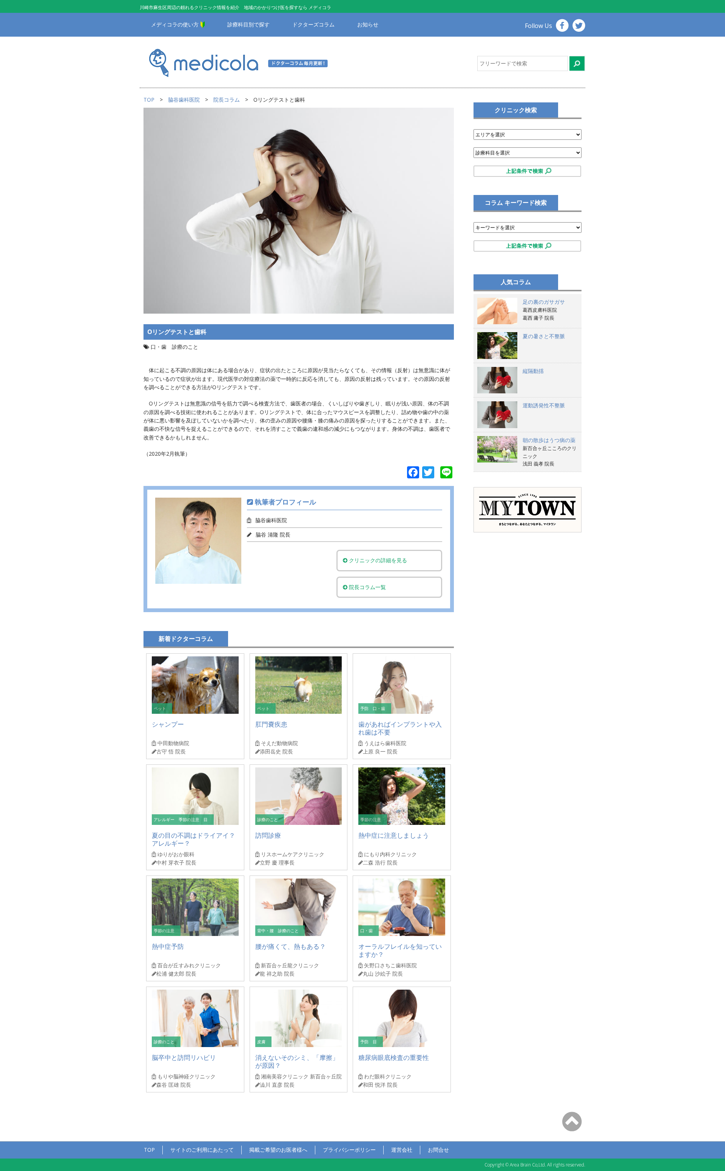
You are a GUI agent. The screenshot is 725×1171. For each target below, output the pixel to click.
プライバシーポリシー (349, 1149)
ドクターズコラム (313, 24)
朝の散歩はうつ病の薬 (549, 440)
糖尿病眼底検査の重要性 (393, 1057)
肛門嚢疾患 (271, 724)
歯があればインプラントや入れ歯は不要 (400, 728)
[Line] (446, 473)
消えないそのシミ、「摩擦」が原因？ (297, 1061)
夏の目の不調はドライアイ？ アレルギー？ (193, 839)
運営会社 (401, 1149)
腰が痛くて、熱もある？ (290, 946)
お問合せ (438, 1149)
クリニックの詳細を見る (377, 560)
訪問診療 (268, 835)
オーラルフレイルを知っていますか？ (400, 950)
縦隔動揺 (533, 370)
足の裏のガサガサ (544, 301)
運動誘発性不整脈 (544, 405)
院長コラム (226, 99)
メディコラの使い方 (175, 24)
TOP (148, 99)
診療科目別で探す (248, 24)
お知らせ (367, 24)
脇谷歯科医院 (184, 99)
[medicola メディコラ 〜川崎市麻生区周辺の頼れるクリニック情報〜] (248, 62)
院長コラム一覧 (366, 587)
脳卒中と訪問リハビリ (184, 1057)
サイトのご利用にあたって (202, 1149)
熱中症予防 (168, 946)
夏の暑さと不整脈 (544, 336)
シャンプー (168, 724)
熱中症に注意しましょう (393, 835)
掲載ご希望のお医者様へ (278, 1149)
